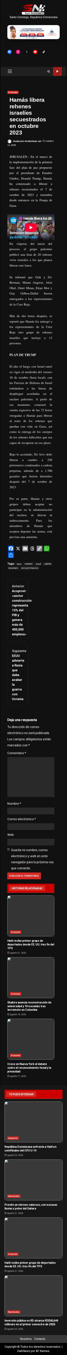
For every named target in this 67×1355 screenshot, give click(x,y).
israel (38, 564)
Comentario (16, 753)
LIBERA (47, 564)
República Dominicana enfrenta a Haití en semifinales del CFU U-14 (33, 1121)
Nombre (14, 803)
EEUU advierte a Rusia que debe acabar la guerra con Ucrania (18, 675)
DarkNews (23, 1351)
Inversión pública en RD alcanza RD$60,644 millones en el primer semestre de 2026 (33, 1295)
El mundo (13, 92)
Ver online (57, 71)
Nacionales (13, 1196)
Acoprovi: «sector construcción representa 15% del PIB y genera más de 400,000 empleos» (18, 610)
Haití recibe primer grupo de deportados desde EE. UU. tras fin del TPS (30, 915)
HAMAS (28, 564)
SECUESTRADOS (29, 568)
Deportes (13, 1138)
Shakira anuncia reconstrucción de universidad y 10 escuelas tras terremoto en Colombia (30, 977)
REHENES (13, 568)
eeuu (19, 564)
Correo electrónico (21, 819)
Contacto (39, 1339)
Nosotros (26, 1339)
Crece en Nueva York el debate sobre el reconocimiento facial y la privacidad (30, 1039)
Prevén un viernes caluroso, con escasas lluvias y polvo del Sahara (33, 1179)
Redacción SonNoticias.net (27, 141)
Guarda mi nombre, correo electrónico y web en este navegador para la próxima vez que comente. (32, 859)
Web (10, 835)
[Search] (49, 71)
